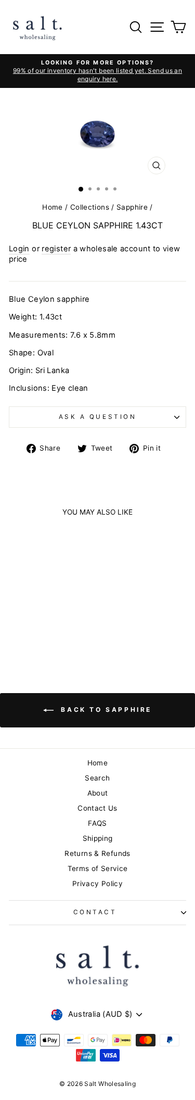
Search (97, 778)
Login (19, 248)
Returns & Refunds (97, 853)
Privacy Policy (97, 883)
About (97, 793)
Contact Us (97, 808)
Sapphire (132, 207)
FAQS (97, 823)
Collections (89, 207)
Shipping (98, 838)
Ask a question (97, 416)
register (56, 248)
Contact (95, 912)
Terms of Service (98, 868)
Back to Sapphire (105, 709)
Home (52, 207)
